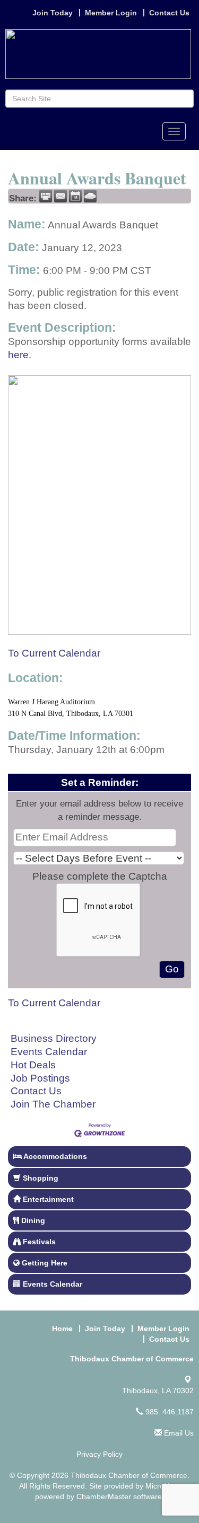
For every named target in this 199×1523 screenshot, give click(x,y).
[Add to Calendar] (75, 196)
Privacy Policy (99, 1454)
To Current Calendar (54, 653)
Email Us (178, 1433)
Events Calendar (49, 1051)
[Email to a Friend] (60, 196)
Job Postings (40, 1078)
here (18, 354)
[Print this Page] (45, 196)
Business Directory (54, 1038)
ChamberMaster (103, 1496)
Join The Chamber (53, 1104)
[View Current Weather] (90, 196)
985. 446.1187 (168, 1411)
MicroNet (160, 1486)
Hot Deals (33, 1064)
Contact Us (36, 1090)
